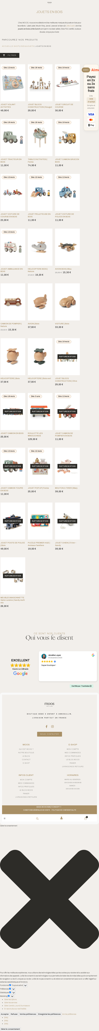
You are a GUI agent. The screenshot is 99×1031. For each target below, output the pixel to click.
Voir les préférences (28, 1014)
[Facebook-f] (46, 726)
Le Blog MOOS (73, 760)
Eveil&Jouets (27, 46)
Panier (73, 763)
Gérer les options (10, 999)
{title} (6, 1018)
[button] (49, 899)
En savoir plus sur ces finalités (15, 1009)
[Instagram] (52, 726)
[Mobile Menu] (4, 818)
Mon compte (73, 749)
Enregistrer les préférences (49, 1014)
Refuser (14, 1014)
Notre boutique (26, 753)
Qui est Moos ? (26, 749)
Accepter (5, 1014)
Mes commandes (73, 753)
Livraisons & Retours (73, 766)
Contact (26, 760)
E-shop (15, 46)
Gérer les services (10, 1003)
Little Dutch (70, 26)
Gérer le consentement (10, 1029)
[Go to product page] (40, 247)
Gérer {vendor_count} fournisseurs (17, 1006)
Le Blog (26, 756)
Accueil (6, 46)
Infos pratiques (73, 756)
